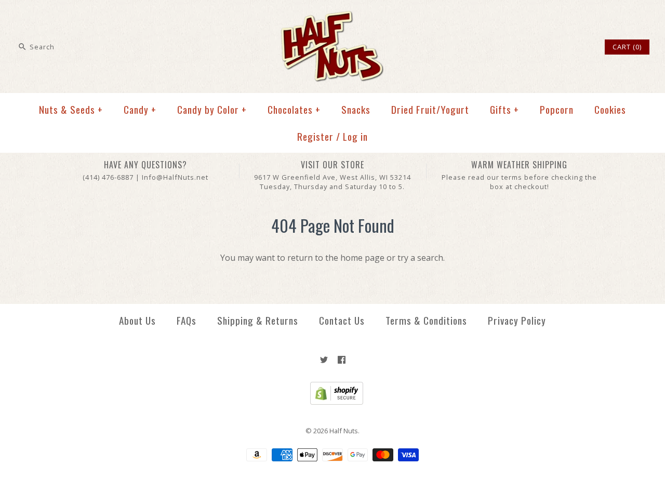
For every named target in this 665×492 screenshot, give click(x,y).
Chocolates (294, 109)
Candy (140, 109)
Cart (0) (627, 46)
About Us (137, 320)
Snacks (355, 109)
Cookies (610, 109)
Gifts (504, 109)
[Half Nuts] (332, 16)
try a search (420, 257)
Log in (355, 136)
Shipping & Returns (257, 320)
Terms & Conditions (426, 320)
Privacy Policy (517, 320)
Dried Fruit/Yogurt (430, 109)
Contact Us (342, 320)
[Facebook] (341, 360)
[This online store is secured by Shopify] (332, 402)
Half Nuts (343, 430)
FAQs (186, 320)
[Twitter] (324, 360)
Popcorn (557, 109)
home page (362, 257)
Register (315, 136)
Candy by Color (212, 109)
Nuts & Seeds (71, 109)
